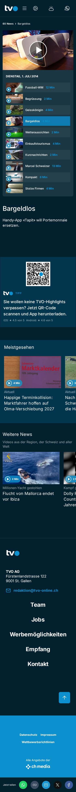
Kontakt (38, 664)
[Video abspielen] (38, 50)
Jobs (38, 619)
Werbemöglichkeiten (38, 634)
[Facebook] (69, 785)
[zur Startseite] (11, 8)
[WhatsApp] (23, 785)
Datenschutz (28, 734)
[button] (35, 785)
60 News (8, 23)
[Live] (35, 8)
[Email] (46, 785)
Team (38, 604)
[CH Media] (38, 766)
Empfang (38, 649)
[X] (58, 785)
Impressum (48, 734)
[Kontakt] (67, 8)
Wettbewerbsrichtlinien (38, 742)
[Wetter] (51, 8)
